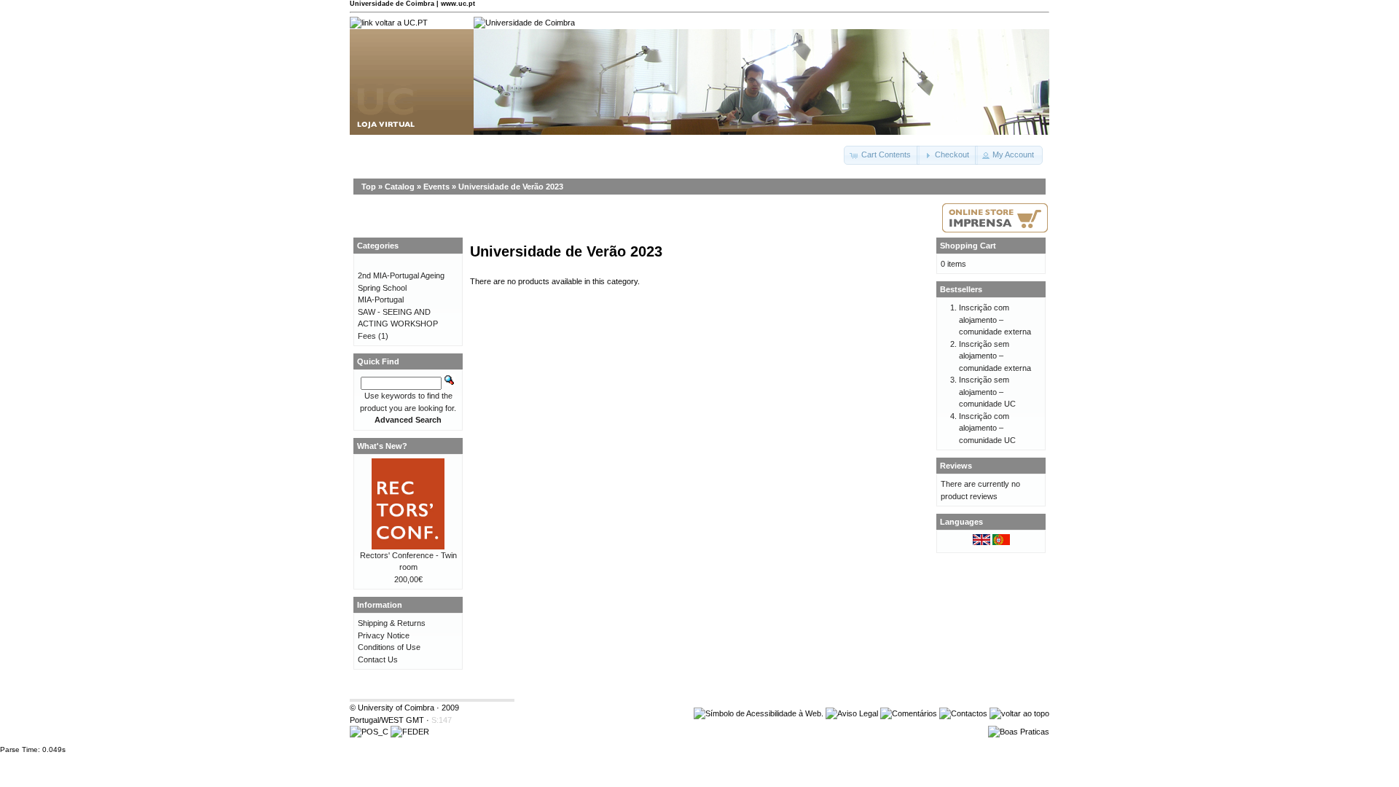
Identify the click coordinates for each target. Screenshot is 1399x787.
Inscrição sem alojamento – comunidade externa (995, 356)
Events (436, 186)
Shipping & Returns (392, 623)
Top (368, 186)
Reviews (956, 465)
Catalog (400, 186)
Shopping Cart (968, 245)
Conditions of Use (389, 647)
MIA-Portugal (381, 299)
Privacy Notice (383, 635)
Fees (367, 336)
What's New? (382, 446)
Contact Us (378, 659)
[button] (882, 155)
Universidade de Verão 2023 (510, 186)
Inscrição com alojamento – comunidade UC (987, 428)
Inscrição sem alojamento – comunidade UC (987, 391)
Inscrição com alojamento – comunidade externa (995, 319)
